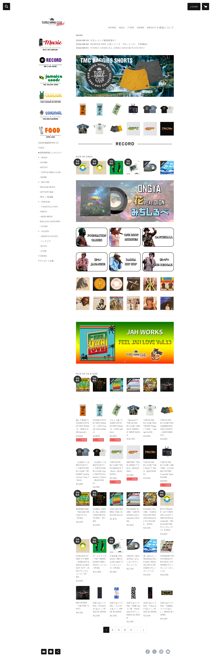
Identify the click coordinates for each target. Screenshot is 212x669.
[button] (193, 6)
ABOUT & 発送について (160, 27)
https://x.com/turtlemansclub (154, 651)
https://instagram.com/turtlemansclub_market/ (161, 651)
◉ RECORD (44, 182)
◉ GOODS (43, 231)
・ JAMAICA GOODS (48, 236)
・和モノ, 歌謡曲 (45, 197)
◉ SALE (41, 148)
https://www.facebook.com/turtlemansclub (148, 651)
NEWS (140, 27)
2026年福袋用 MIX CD (48, 143)
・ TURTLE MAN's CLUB (49, 172)
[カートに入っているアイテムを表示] (205, 6)
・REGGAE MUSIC (46, 187)
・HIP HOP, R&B (45, 192)
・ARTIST (43, 167)
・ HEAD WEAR (45, 217)
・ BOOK (42, 246)
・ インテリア (44, 241)
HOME (112, 27)
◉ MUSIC (43, 158)
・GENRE (42, 177)
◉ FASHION (44, 202)
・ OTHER (43, 226)
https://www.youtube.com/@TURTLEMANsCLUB (168, 651)
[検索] (6, 6)
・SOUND (42, 162)
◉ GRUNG (42, 256)
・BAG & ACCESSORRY (49, 221)
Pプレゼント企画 (46, 261)
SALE (122, 27)
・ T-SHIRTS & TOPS (48, 207)
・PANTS (42, 212)
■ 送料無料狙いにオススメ (50, 153)
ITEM (131, 27)
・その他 (42, 251)
